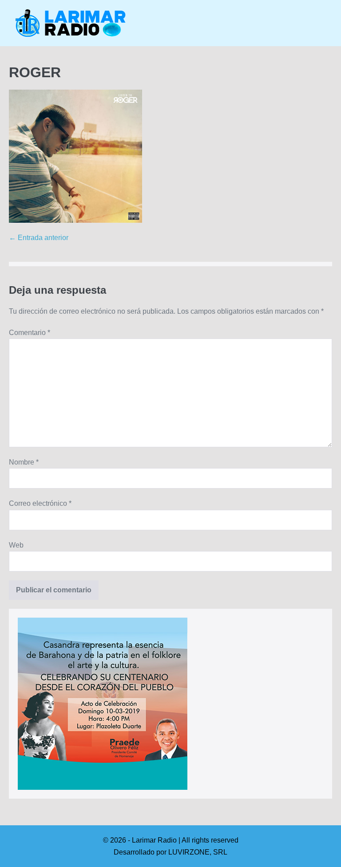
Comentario (29, 332)
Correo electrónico (40, 503)
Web (16, 545)
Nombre (24, 462)
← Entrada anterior (38, 237)
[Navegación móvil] (329, 23)
